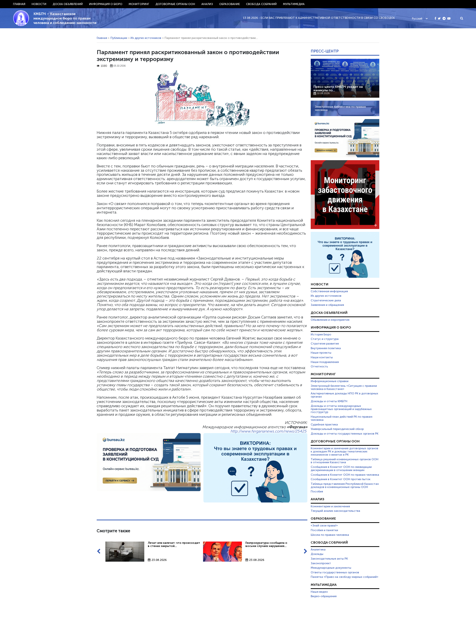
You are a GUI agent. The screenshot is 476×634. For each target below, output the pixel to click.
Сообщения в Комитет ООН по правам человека (345, 474)
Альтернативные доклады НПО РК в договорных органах (344, 395)
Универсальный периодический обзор (337, 429)
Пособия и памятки (324, 530)
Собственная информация (329, 291)
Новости (39, 4)
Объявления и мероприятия (330, 319)
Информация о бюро (105, 4)
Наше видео (319, 591)
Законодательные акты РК (329, 558)
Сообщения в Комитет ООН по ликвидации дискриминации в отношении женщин (341, 468)
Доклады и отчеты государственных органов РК (344, 433)
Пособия (317, 491)
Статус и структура (325, 339)
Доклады (317, 554)
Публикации (118, 38)
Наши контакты (322, 357)
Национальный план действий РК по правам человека (341, 418)
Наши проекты (321, 352)
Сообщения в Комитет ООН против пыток (340, 479)
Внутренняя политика (326, 348)
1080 (104, 66)
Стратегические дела (326, 300)
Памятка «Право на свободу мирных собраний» (344, 577)
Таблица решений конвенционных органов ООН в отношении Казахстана (344, 461)
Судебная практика (324, 424)
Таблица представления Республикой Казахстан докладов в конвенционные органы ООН (345, 485)
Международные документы (331, 567)
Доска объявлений (68, 4)
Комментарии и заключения (330, 506)
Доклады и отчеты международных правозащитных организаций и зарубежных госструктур (341, 409)
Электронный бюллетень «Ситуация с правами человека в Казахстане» (344, 387)
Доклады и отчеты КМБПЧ (329, 401)
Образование (229, 4)
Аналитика (318, 549)
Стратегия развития (325, 343)
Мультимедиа (294, 4)
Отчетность (319, 366)
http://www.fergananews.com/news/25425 (268, 431)
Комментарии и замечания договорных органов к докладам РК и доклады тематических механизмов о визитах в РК (344, 451)
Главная (19, 4)
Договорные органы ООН (175, 4)
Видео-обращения (324, 596)
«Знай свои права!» (324, 525)
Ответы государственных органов (335, 572)
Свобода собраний (261, 4)
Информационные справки (329, 381)
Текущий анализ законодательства (335, 511)
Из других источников (146, 38)
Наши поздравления (325, 362)
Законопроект (321, 563)
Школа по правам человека (330, 535)
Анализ (207, 4)
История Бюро (321, 334)
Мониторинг (139, 4)
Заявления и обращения (327, 305)
